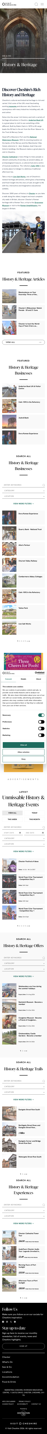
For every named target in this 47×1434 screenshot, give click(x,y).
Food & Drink (9, 1382)
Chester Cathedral (9, 157)
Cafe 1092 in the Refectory (29, 402)
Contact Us (36, 1404)
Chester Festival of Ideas (29, 861)
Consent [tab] (8, 679)
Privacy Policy (24, 1401)
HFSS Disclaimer (8, 1401)
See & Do (7, 1367)
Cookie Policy (8, 1404)
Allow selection (24, 752)
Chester (32, 193)
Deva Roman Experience (28, 434)
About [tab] (38, 679)
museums (13, 106)
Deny (23, 759)
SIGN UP (23, 1346)
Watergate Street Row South (30, 1157)
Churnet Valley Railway (28, 561)
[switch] (41, 722)
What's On (7, 1362)
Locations (7, 1372)
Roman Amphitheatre (28, 206)
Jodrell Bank (24, 418)
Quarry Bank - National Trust (30, 529)
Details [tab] (23, 679)
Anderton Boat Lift (36, 120)
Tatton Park (23, 608)
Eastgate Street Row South (29, 1110)
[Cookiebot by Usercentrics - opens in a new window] (34, 673)
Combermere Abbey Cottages (30, 577)
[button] (42, 4)
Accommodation (10, 1377)
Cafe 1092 (35, 166)
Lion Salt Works (19, 177)
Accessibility (22, 1404)
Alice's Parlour (24, 545)
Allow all (23, 745)
